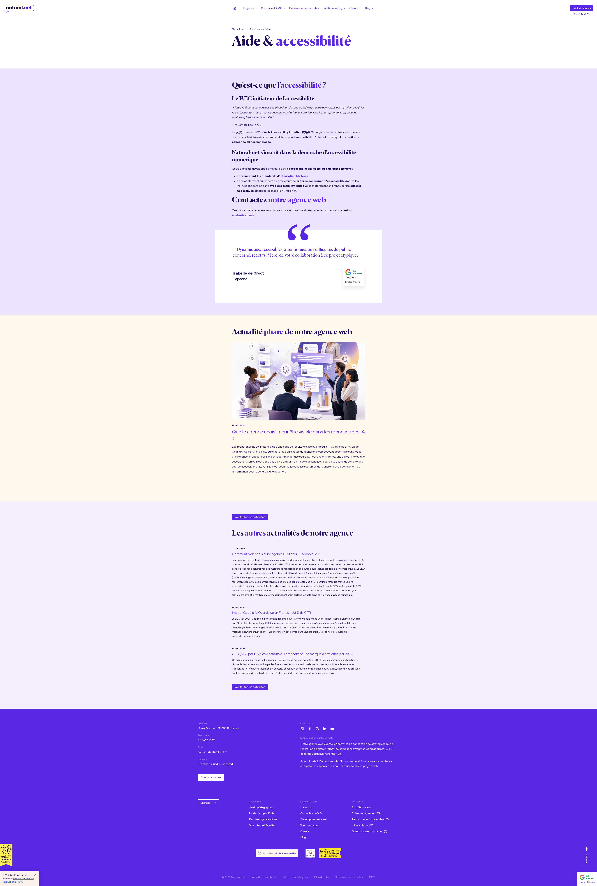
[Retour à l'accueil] (235, 8)
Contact (581, 8)
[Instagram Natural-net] (302, 729)
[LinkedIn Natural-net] (324, 729)
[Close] (35, 874)
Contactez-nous (211, 777)
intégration (294, 176)
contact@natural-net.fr (212, 752)
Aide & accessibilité (264, 877)
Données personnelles (349, 877)
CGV (372, 877)
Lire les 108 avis (352, 282)
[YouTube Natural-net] (332, 729)
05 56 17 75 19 (581, 14)
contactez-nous (243, 215)
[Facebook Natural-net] (310, 729)
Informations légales (295, 877)
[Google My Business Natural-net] (317, 729)
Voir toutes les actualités (249, 517)
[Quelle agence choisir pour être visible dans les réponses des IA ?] (298, 380)
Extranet (206, 802)
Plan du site (321, 877)
